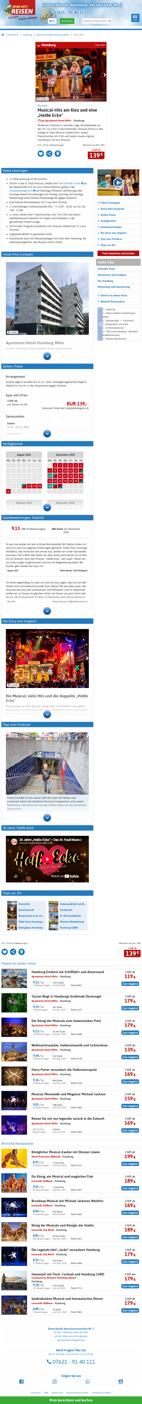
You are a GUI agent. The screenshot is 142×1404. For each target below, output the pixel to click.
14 (49, 475)
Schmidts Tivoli (71, 183)
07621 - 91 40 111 (73, 1362)
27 (24, 486)
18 (70, 475)
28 (29, 486)
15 (55, 475)
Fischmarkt (128, 320)
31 (8, 491)
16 (60, 475)
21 (49, 480)
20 (81, 475)
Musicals (42, 105)
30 (39, 486)
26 (75, 480)
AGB (46, 1393)
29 (34, 486)
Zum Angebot (130, 983)
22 (55, 480)
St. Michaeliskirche (115, 328)
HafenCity (110, 309)
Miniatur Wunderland (116, 338)
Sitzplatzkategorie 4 (20, 190)
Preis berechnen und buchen (71, 1400)
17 (65, 475)
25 (70, 480)
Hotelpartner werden (101, 1393)
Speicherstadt (112, 320)
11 (70, 470)
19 (75, 475)
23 (60, 480)
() (53, 21)
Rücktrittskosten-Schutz (77, 1393)
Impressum (36, 1393)
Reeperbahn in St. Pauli (117, 324)
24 (65, 480)
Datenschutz (57, 1393)
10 (65, 470)
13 (81, 470)
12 (75, 470)
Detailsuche (67, 21)
